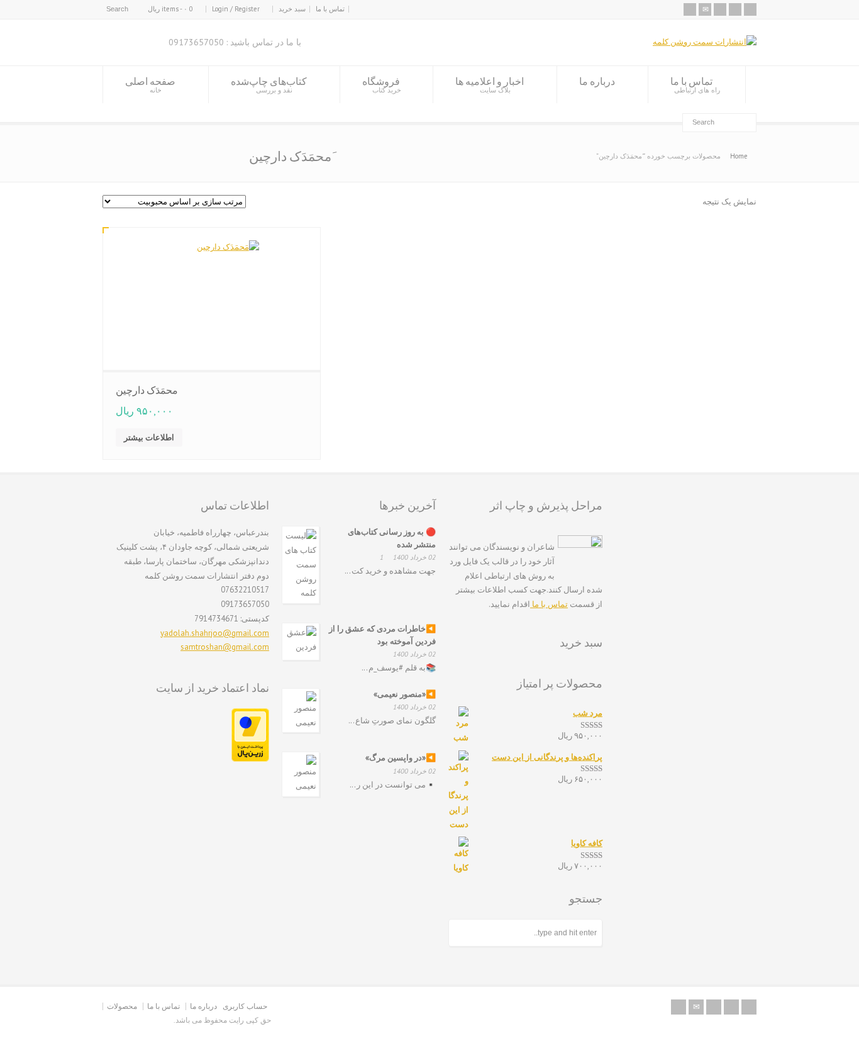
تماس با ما (330, 8)
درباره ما (597, 81)
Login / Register (236, 8)
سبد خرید (292, 8)
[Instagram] (720, 9)
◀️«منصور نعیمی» (405, 694)
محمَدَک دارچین (147, 390)
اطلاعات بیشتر (149, 437)
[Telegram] (735, 9)
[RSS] (690, 9)
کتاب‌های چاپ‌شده (269, 84)
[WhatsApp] (750, 9)
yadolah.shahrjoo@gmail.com (214, 633)
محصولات (122, 1006)
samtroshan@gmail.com (224, 647)
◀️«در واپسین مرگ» (400, 757)
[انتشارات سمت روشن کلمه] (704, 41)
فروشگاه (381, 84)
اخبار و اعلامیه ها (489, 84)
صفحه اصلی (150, 84)
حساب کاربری (245, 1006)
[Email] (705, 9)
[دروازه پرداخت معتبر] (250, 759)
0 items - (170, 8)
